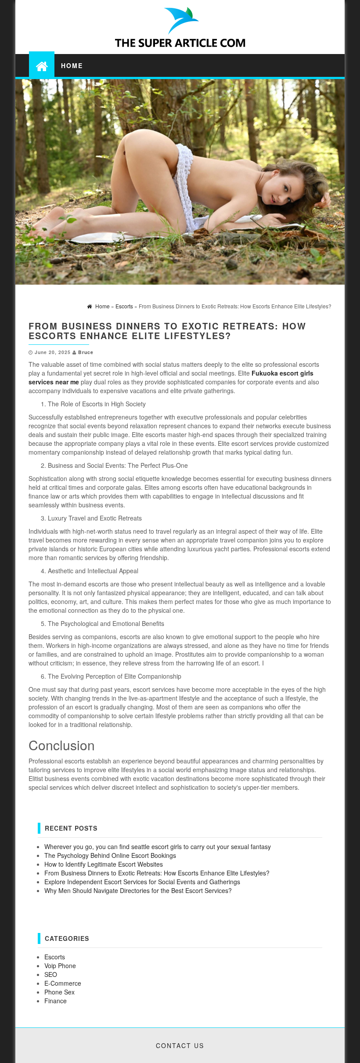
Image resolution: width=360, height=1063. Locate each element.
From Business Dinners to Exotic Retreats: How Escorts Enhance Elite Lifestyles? (157, 872)
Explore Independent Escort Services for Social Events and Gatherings (142, 881)
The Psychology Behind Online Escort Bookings (110, 855)
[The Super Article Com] (42, 65)
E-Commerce (62, 983)
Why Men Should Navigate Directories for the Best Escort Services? (138, 890)
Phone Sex (59, 991)
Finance (55, 1000)
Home (72, 65)
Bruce (86, 352)
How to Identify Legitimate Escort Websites (103, 864)
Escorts (54, 956)
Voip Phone (60, 965)
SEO (50, 974)
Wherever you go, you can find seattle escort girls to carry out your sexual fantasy (157, 846)
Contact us (180, 1045)
